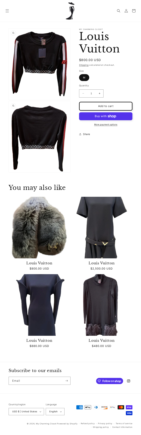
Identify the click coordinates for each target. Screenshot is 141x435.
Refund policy (88, 423)
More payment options (105, 124)
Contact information (122, 427)
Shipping (84, 65)
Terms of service (124, 423)
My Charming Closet (46, 423)
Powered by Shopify (67, 423)
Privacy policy (105, 423)
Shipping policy (101, 427)
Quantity (84, 85)
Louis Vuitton (39, 263)
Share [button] (86, 134)
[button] (7, 11)
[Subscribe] (66, 381)
